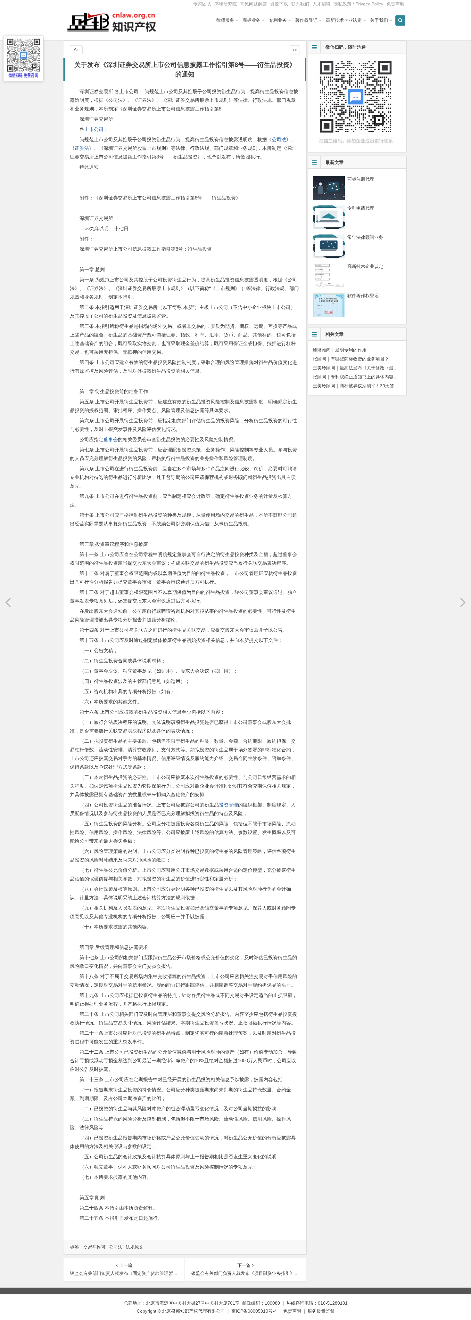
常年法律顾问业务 (365, 237)
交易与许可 (94, 1247)
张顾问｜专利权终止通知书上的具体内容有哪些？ (362, 376)
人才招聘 (321, 3)
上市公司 (93, 129)
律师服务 (225, 20)
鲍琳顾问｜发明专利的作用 (340, 349)
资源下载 (279, 3)
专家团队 (202, 3)
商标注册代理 (360, 179)
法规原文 (135, 1247)
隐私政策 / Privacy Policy (358, 3)
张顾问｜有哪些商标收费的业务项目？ (351, 358)
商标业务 (251, 20)
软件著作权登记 (363, 295)
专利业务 (278, 20)
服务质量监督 (321, 1311)
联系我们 (300, 3)
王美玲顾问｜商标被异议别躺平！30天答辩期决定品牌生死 (371, 385)
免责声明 (395, 3)
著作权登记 (306, 20)
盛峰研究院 (225, 3)
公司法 (279, 139)
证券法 (82, 148)
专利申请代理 (360, 208)
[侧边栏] (295, 49)
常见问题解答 (253, 3)
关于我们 (379, 20)
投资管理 (228, 804)
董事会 (110, 439)
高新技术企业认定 (344, 20)
